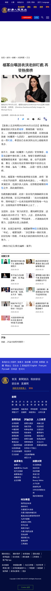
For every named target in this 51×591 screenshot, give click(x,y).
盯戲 (10, 140)
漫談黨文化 (25, 538)
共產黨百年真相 (27, 509)
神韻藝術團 (17, 565)
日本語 (14, 369)
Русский (5, 369)
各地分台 (20, 2)
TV (37, 17)
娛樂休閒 (37, 461)
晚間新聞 (15, 433)
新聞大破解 (28, 439)
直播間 (25, 383)
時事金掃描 (28, 429)
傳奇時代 (24, 506)
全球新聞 (15, 423)
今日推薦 (43, 409)
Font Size (39, 118)
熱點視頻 (24, 409)
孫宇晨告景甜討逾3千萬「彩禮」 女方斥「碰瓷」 (18, 292)
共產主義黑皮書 (27, 531)
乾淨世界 (39, 565)
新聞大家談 (28, 423)
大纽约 (13, 362)
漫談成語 (40, 436)
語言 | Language (43, 2)
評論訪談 (28, 419)
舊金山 (8, 366)
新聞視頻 (16, 419)
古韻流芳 (40, 429)
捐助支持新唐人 (19, 388)
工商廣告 (24, 544)
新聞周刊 (15, 439)
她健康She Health (21, 468)
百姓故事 (24, 534)
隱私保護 (36, 554)
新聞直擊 (15, 436)
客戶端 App (7, 560)
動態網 (40, 568)
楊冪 (21, 129)
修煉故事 (24, 541)
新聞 (14, 397)
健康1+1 (17, 465)
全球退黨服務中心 (19, 568)
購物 (31, 388)
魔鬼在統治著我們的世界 (30, 516)
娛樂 (14, 58)
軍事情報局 (28, 442)
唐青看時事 (28, 445)
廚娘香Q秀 (37, 487)
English (33, 366)
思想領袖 (27, 436)
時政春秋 (27, 433)
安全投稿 (16, 557)
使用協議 (6, 557)
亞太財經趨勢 (17, 451)
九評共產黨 (25, 519)
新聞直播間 (27, 17)
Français (42, 366)
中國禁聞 (15, 429)
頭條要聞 (15, 409)
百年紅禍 (24, 525)
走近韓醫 (17, 480)
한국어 (22, 369)
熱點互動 (27, 426)
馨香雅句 (40, 433)
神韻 (6, 2)
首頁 (3, 58)
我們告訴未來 (26, 503)
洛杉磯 (28, 362)
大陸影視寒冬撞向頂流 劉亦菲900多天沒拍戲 (17, 320)
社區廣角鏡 (16, 448)
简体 (33, 2)
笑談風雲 (40, 426)
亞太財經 (15, 454)
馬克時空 (27, 451)
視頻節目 (35, 379)
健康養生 (18, 461)
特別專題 (25, 499)
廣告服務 (25, 557)
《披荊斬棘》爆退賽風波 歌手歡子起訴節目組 (42, 292)
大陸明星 (21, 58)
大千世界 (36, 484)
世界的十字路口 (30, 448)
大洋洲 (35, 362)
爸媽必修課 (41, 439)
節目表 (15, 383)
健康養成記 (18, 474)
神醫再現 (17, 477)
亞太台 (16, 366)
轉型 (34, 228)
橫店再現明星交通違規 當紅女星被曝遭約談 (42, 263)
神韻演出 (32, 412)
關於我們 (16, 554)
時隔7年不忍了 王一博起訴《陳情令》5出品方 (17, 306)
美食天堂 (36, 474)
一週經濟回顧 (17, 445)
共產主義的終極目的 (29, 513)
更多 (24, 571)
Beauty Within (38, 480)
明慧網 (32, 568)
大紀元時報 (29, 565)
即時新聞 (34, 409)
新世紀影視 (15, 571)
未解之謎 (40, 423)
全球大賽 (41, 412)
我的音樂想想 (38, 496)
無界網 (5, 571)
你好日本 (36, 468)
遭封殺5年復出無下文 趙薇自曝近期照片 (18, 263)
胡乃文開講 (18, 471)
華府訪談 (15, 442)
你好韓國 (36, 471)
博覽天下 (15, 412)
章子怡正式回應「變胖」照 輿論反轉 (17, 277)
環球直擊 (15, 426)
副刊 (8, 58)
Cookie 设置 (25, 587)
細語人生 (27, 458)
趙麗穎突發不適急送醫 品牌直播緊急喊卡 (42, 306)
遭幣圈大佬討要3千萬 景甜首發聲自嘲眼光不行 (43, 277)
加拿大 (20, 362)
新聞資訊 (24, 379)
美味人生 (36, 477)
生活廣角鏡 (37, 465)
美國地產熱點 (42, 445)
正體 (28, 2)
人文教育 (41, 419)
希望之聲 (6, 568)
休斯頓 (42, 362)
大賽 (12, 2)
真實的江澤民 (26, 522)
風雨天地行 (25, 528)
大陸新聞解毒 (29, 454)
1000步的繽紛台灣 (39, 491)
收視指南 (26, 554)
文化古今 (40, 442)
